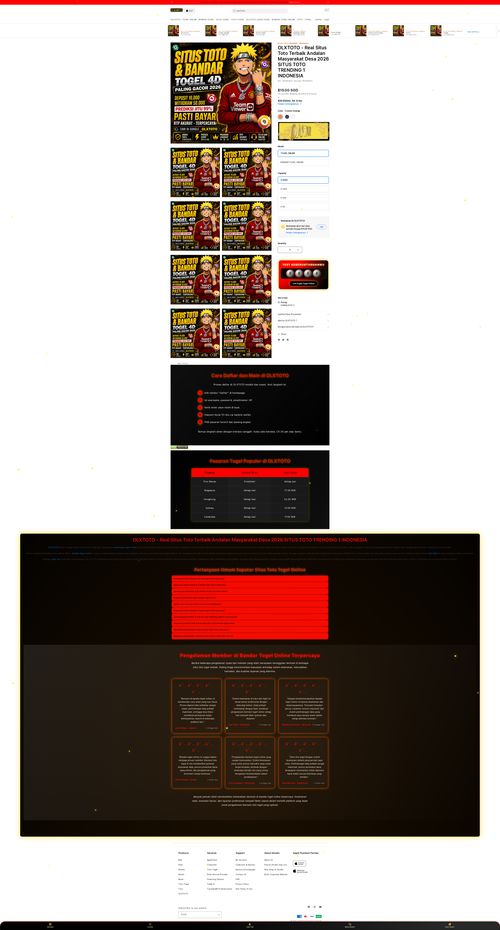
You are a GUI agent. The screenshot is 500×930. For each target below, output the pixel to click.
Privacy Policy (242, 884)
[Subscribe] (218, 914)
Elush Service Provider (217, 874)
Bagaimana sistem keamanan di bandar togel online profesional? (200, 585)
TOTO (300, 20)
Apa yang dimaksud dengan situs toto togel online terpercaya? (199, 579)
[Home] (177, 10)
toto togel (433, 553)
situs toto (56, 559)
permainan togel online (125, 547)
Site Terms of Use (244, 889)
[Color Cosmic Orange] (280, 116)
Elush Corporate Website (275, 874)
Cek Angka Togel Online (303, 283)
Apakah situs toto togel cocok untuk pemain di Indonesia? (197, 604)
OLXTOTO (175, 20)
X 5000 (284, 180)
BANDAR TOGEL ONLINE (283, 20)
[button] (175, 20)
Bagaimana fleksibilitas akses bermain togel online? (195, 598)
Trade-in (211, 884)
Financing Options (215, 879)
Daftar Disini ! (294, 2)
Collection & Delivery (245, 865)
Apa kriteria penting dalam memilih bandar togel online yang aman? (201, 630)
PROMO (50, 927)
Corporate (212, 865)
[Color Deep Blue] (287, 117)
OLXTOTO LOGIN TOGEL (258, 20)
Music (181, 879)
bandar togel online (81, 553)
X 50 (282, 206)
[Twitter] (284, 340)
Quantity (282, 243)
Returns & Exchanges (245, 870)
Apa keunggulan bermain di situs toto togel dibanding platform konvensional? (205, 617)
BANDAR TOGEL (206, 20)
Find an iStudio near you (275, 865)
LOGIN (150, 927)
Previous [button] (172, 2)
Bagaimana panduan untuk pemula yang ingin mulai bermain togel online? (204, 623)
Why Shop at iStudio (273, 870)
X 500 (283, 198)
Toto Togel (183, 884)
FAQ (238, 879)
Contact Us (241, 874)
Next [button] (328, 2)
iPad (180, 865)
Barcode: (297, 81)
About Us (268, 860)
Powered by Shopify (314, 921)
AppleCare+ (212, 860)
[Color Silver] (293, 117)
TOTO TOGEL (237, 20)
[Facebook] (279, 340)
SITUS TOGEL (222, 20)
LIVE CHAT (449, 927)
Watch (181, 874)
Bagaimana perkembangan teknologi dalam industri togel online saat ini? (203, 636)
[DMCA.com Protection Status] (179, 448)
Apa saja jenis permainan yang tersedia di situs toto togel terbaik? (200, 591)
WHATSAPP (350, 927)
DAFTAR (250, 927)
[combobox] (259, 10)
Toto (180, 889)
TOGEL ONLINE (189, 20)
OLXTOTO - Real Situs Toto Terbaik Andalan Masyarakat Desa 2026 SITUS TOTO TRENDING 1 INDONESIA (250, 2)
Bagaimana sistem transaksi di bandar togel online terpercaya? (199, 610)
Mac (180, 860)
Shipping (293, 94)
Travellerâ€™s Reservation (219, 889)
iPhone (181, 870)
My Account (241, 860)
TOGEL (308, 20)
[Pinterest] (288, 340)
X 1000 (283, 189)
